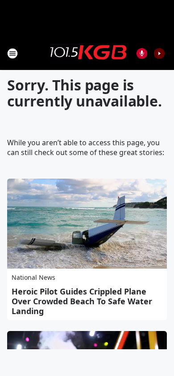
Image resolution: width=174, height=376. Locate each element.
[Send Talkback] (142, 53)
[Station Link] (87, 53)
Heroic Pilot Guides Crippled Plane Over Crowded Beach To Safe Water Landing (82, 301)
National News (33, 277)
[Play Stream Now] (159, 53)
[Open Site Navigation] (12, 53)
